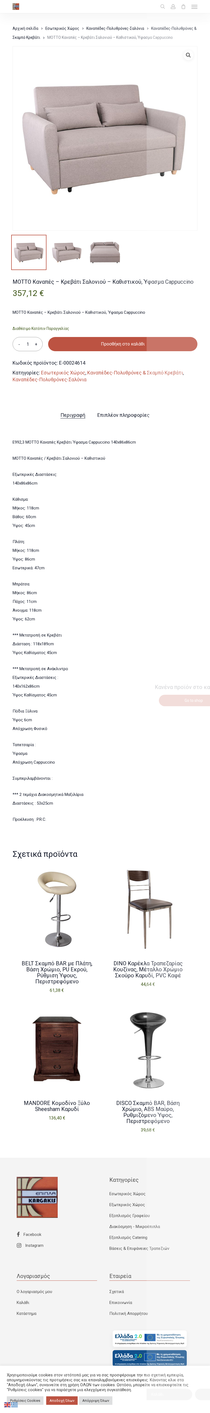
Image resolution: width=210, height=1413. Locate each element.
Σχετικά (116, 1291)
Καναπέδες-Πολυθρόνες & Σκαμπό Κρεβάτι (135, 373)
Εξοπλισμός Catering (128, 1237)
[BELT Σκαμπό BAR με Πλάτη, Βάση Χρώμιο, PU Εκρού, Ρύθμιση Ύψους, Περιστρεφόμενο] (57, 909)
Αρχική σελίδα (25, 28)
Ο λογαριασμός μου (34, 1291)
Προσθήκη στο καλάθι (123, 344)
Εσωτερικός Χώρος (62, 28)
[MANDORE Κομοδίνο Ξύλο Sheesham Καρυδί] (57, 1048)
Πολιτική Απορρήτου (128, 1313)
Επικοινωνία (120, 1302)
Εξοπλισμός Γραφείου (129, 1215)
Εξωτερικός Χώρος (127, 1204)
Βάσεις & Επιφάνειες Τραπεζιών (139, 1248)
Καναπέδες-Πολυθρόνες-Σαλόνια (115, 28)
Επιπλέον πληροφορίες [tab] (123, 415)
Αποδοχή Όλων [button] (61, 1401)
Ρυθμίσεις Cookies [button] (25, 1401)
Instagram (33, 1245)
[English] (7, 1404)
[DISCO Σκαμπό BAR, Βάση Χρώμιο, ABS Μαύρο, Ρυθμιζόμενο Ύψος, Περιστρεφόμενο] (148, 1048)
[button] (194, 6)
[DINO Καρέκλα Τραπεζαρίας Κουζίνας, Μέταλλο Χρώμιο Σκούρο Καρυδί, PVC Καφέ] (148, 909)
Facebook (31, 1234)
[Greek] (14, 1404)
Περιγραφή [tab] (72, 415)
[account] (173, 6)
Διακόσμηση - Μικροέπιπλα (134, 1226)
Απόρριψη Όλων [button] (95, 1401)
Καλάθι (23, 1302)
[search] (163, 6)
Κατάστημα (26, 1313)
